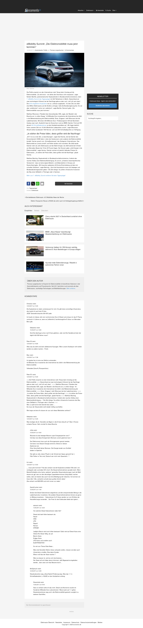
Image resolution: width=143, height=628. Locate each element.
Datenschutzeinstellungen (88, 622)
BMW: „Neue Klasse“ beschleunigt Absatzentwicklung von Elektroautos (58, 233)
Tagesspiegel (33, 188)
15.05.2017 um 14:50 (35, 330)
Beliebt (36, 210)
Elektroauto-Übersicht (47, 622)
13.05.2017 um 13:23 (32, 306)
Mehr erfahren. (71, 288)
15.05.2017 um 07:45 (39, 584)
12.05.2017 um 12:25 (32, 419)
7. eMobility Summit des (38, 99)
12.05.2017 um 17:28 (32, 357)
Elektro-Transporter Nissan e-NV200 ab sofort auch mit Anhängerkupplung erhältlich (57, 201)
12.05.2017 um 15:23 (32, 377)
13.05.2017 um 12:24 (39, 508)
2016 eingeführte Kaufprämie (38, 103)
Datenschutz (75, 622)
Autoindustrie (39, 50)
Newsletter (69, 184)
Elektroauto (35, 190)
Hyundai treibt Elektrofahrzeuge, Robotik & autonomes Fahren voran (61, 263)
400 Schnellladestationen (39, 125)
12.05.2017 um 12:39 (35, 571)
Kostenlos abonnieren (103, 106)
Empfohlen (28, 210)
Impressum (66, 622)
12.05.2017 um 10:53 (32, 464)
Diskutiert (44, 210)
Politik (45, 50)
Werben (100, 622)
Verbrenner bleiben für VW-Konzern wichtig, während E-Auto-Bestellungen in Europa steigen (63, 248)
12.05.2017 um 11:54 (35, 489)
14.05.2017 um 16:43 (35, 432)
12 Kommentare (69, 50)
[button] (28, 183)
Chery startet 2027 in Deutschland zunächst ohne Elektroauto (63, 217)
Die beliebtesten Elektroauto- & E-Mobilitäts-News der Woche (45, 197)
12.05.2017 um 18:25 (32, 343)
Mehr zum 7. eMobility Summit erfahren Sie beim (46, 175)
